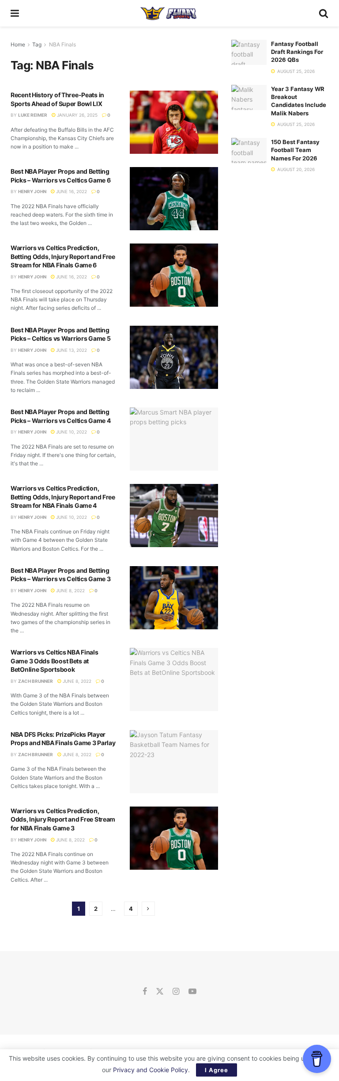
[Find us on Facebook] (145, 991)
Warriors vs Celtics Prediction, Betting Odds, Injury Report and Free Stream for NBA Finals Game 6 (63, 256)
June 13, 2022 (71, 350)
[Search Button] (323, 13)
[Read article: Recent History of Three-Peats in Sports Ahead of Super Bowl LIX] (174, 122)
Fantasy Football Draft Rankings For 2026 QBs (297, 51)
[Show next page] (148, 909)
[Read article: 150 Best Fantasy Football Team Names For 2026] (249, 150)
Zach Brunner (35, 681)
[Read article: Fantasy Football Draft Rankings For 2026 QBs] (249, 52)
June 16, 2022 (71, 191)
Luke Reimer (32, 115)
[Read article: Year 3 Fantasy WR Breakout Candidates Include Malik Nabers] (249, 97)
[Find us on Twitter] (160, 991)
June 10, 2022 (71, 431)
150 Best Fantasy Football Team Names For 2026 (295, 149)
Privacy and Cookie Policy (150, 1069)
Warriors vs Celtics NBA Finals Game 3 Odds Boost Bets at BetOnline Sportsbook (54, 660)
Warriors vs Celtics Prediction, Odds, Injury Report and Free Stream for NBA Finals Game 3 (63, 819)
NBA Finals (62, 44)
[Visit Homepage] (168, 13)
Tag (36, 44)
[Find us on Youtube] (192, 991)
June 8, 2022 (70, 590)
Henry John (32, 191)
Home (18, 44)
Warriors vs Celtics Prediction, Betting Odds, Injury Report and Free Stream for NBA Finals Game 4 (63, 496)
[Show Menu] (15, 13)
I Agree (216, 1069)
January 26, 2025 (77, 115)
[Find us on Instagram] (176, 991)
